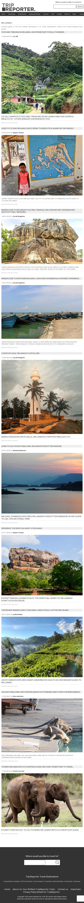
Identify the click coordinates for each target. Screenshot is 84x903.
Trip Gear (46, 14)
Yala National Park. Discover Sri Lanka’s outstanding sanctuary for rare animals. (40, 692)
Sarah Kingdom (19, 216)
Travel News (48, 881)
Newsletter (17, 881)
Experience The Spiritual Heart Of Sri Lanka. (21, 528)
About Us (67, 14)
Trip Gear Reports (38, 881)
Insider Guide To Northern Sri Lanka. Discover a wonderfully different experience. (40, 278)
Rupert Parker (18, 133)
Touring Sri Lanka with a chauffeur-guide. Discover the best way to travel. (37, 767)
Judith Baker (18, 614)
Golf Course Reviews (27, 881)
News (74, 14)
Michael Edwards (19, 450)
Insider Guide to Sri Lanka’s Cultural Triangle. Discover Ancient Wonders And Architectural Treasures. (38, 211)
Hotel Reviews (22, 14)
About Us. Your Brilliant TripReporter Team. (34, 889)
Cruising (59, 14)
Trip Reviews (11, 14)
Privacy (82, 14)
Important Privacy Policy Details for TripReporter (52, 890)
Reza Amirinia (18, 696)
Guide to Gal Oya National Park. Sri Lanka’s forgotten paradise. (31, 446)
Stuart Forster (18, 771)
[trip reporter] (19, 10)
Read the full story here (9, 123)
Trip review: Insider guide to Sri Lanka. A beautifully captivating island (35, 610)
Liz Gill (15, 36)
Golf (53, 14)
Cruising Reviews (8, 881)
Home (3, 14)
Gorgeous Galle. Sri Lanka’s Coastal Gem (20, 353)
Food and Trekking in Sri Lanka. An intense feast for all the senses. (32, 32)
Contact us (63, 889)
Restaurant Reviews (34, 14)
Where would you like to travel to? (68, 2)
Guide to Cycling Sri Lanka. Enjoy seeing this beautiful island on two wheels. (37, 128)
